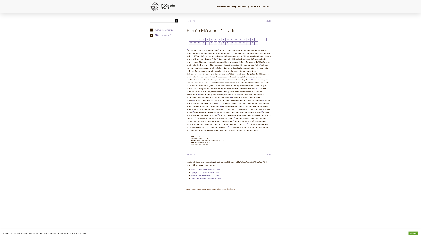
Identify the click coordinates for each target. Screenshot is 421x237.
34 (248, 43)
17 (256, 39)
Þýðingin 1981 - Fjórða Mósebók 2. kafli (205, 172)
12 (236, 39)
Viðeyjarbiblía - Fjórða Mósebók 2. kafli (205, 175)
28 (223, 43)
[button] (164, 30)
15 (248, 39)
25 (211, 43)
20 (191, 43)
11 (232, 39)
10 (227, 39)
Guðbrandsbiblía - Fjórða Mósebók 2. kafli (206, 178)
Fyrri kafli (191, 21)
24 (207, 43)
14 (244, 39)
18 (260, 39)
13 (240, 39)
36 (256, 43)
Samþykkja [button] (413, 233)
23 (203, 43)
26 (215, 43)
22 (199, 43)
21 (195, 43)
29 (227, 43)
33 (244, 43)
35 (252, 43)
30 (232, 43)
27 (219, 43)
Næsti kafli (266, 21)
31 (236, 43)
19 (264, 39)
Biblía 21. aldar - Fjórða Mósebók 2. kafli (205, 170)
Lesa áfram (82, 233)
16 (252, 39)
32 (240, 43)
